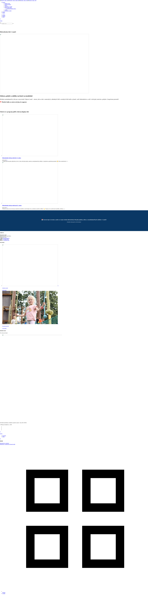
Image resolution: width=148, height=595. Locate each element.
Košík (3, 436)
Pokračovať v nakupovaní (4, 444)
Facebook (4, 435)
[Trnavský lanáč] (18, 0)
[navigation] (74, 441)
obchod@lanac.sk (6, 238)
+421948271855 (6, 239)
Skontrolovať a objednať (4, 443)
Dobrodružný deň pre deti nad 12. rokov (12, 205)
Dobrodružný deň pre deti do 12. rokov (11, 158)
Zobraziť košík (12, 444)
